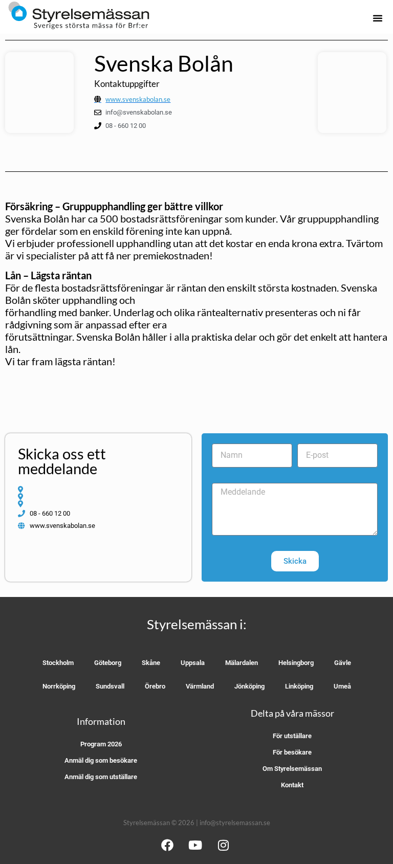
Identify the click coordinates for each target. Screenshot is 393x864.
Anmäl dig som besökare (100, 760)
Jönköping (249, 686)
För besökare (292, 752)
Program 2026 (101, 744)
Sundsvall (110, 686)
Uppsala (193, 663)
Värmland (200, 686)
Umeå (342, 686)
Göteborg (107, 663)
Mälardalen (241, 663)
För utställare (292, 736)
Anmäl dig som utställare (100, 777)
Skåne (151, 663)
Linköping (299, 686)
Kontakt (292, 785)
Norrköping (58, 686)
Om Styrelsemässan (292, 768)
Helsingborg (296, 663)
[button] (377, 18)
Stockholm (58, 663)
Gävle (342, 663)
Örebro (155, 686)
